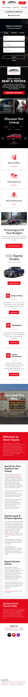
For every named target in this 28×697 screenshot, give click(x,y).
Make (5, 43)
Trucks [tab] (21, 126)
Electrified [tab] (17, 129)
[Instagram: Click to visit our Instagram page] (18, 634)
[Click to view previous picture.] (2, 83)
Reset (14, 60)
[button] (6, 7)
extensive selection (15, 476)
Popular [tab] (6, 126)
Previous (2, 138)
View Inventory (14, 283)
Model (5, 48)
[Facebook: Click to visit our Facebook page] (9, 634)
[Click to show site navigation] (26, 7)
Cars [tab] (14, 126)
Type (5, 37)
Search (14, 57)
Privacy (20, 681)
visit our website (20, 610)
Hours (15, 683)
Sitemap (16, 681)
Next (25, 138)
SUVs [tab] (9, 129)
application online (9, 533)
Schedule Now (15, 15)
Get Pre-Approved (14, 246)
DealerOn (12, 681)
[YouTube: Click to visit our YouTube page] (14, 634)
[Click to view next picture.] (26, 83)
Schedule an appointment (11, 591)
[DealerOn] (5, 680)
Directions (16, 7)
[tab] (6, 32)
